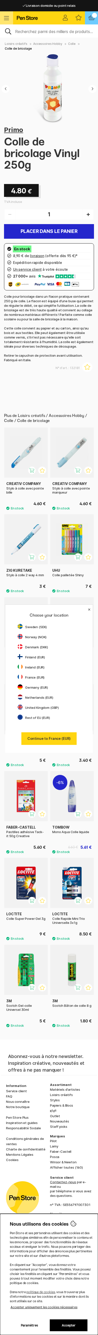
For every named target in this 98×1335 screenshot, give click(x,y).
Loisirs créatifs (16, 44)
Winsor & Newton (63, 1162)
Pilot (53, 1141)
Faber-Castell (60, 1151)
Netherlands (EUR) (39, 697)
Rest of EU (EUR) (37, 718)
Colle (72, 44)
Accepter (69, 1325)
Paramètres (29, 1325)
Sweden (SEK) (36, 627)
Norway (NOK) (35, 637)
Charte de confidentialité (25, 1149)
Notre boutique (18, 1107)
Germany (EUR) (36, 687)
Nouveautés (59, 1121)
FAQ (9, 1096)
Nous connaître (18, 1102)
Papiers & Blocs (61, 1105)
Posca (54, 1157)
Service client (16, 1091)
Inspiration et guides (22, 1123)
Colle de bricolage (18, 48)
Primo (13, 130)
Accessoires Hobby (47, 44)
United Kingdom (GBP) (42, 708)
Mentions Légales (19, 1154)
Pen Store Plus (17, 1117)
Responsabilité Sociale (23, 1128)
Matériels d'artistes (65, 1089)
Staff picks (58, 1127)
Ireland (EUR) (34, 667)
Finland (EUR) (35, 657)
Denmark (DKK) (36, 647)
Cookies (12, 1160)
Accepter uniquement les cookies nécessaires (44, 1307)
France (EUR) (34, 677)
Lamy (54, 1146)
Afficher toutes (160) (66, 1167)
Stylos (55, 1100)
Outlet (55, 1116)
